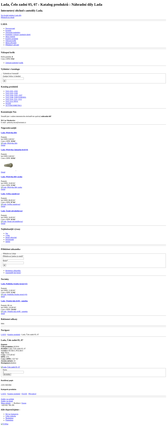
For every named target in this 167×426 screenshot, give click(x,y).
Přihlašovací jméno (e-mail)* (13, 256)
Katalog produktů (13, 335)
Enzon (24, 403)
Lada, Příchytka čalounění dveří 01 (14, 150)
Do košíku (7, 374)
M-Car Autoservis (11, 414)
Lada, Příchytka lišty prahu (11, 177)
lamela (7, 242)
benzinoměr (9, 239)
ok (4, 81)
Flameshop (9, 420)
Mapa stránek (6, 403)
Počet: (5, 370)
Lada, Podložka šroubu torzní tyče (14, 284)
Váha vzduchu (10, 416)
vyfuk (7, 235)
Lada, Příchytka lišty (9, 133)
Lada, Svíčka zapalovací (10, 194)
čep (6, 233)
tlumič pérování (11, 237)
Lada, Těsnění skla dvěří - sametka (14, 301)
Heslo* (5, 261)
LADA (3, 335)
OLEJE (24, 394)
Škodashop (9, 418)
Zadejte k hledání (12, 76)
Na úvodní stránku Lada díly (11, 15)
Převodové (32, 394)
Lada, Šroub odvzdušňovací (11, 211)
